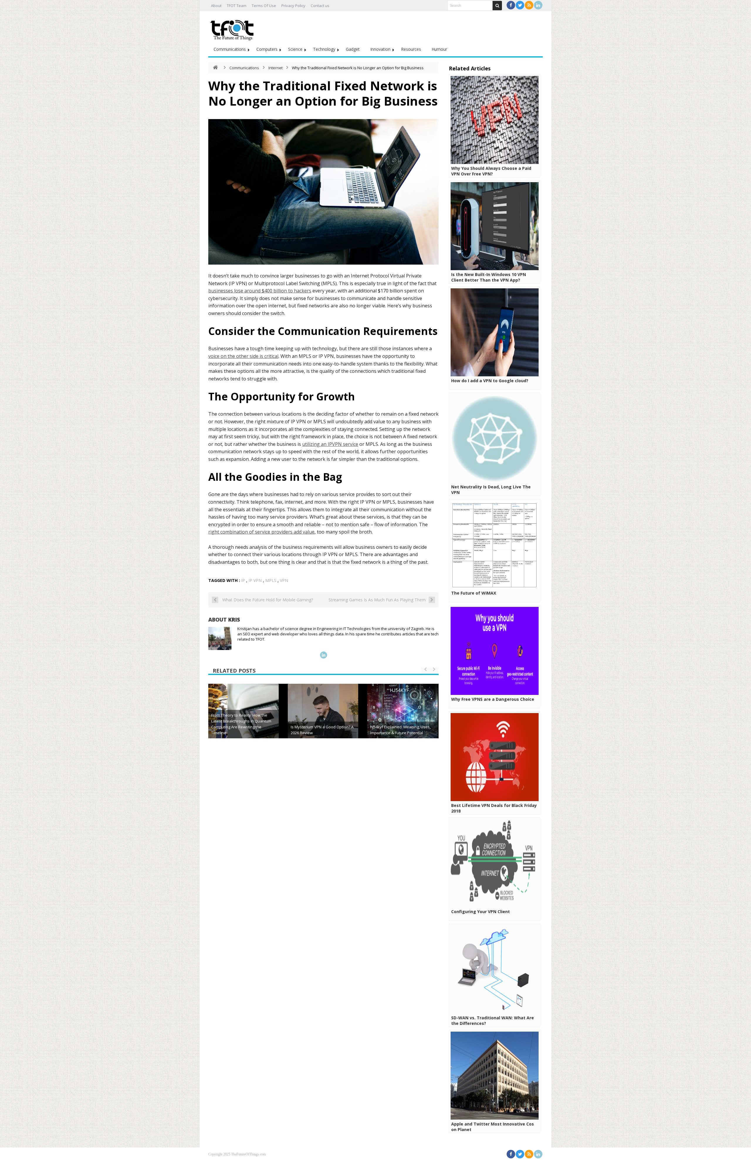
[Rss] (529, 5)
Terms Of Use (264, 5)
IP (243, 580)
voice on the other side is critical (243, 356)
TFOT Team (236, 5)
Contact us (320, 5)
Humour (439, 49)
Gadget (353, 49)
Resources (411, 49)
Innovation (380, 49)
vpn (284, 580)
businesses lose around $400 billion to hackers (259, 290)
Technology (324, 49)
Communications (230, 49)
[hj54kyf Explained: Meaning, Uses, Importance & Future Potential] (402, 719)
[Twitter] (520, 5)
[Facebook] (510, 5)
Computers (267, 49)
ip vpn (255, 580)
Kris (234, 619)
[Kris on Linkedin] (323, 655)
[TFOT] (233, 28)
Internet (275, 67)
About (216, 5)
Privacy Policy (293, 5)
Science (295, 49)
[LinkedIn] (538, 5)
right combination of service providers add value (261, 532)
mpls (270, 580)
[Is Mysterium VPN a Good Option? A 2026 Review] (323, 719)
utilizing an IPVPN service (330, 444)
